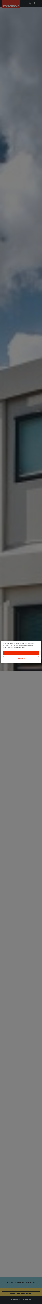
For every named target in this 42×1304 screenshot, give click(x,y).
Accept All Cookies (21, 653)
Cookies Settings (21, 658)
